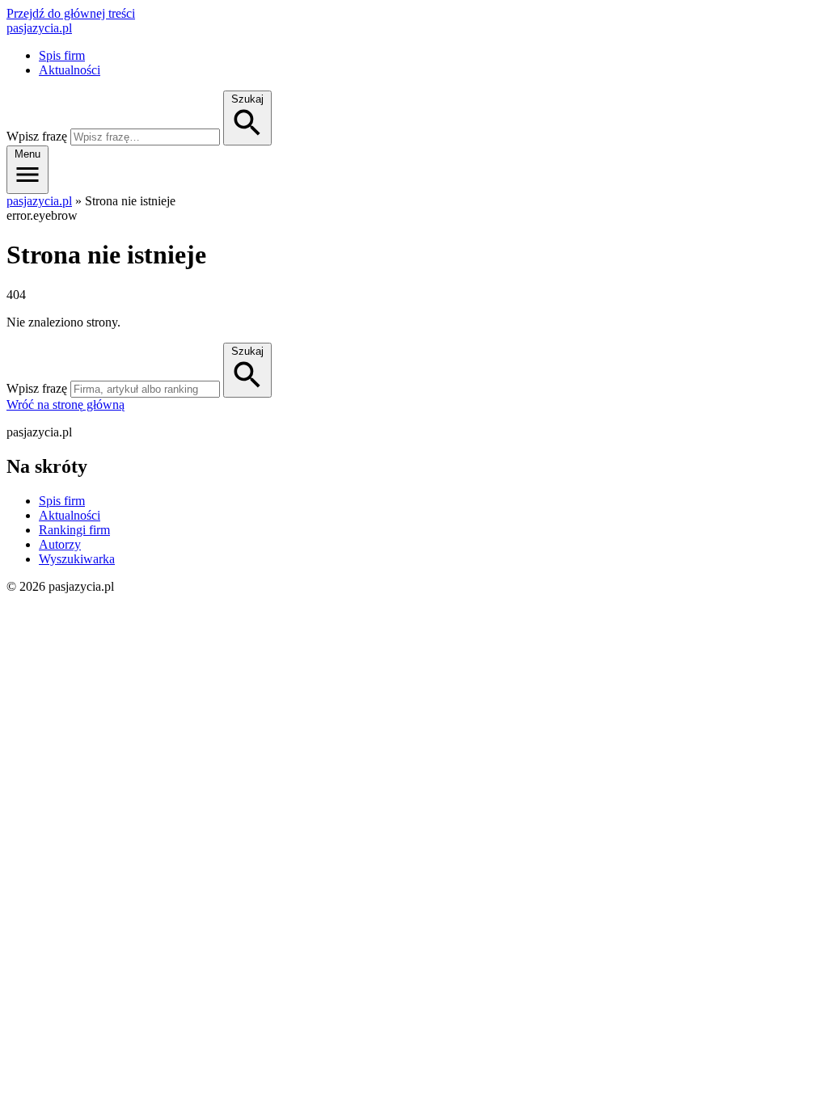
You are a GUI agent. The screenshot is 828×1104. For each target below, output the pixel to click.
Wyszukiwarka (77, 559)
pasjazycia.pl (39, 28)
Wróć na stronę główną (65, 404)
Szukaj (247, 351)
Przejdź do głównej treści (70, 13)
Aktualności (69, 70)
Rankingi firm (74, 530)
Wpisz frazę (36, 136)
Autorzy (60, 544)
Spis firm (62, 55)
